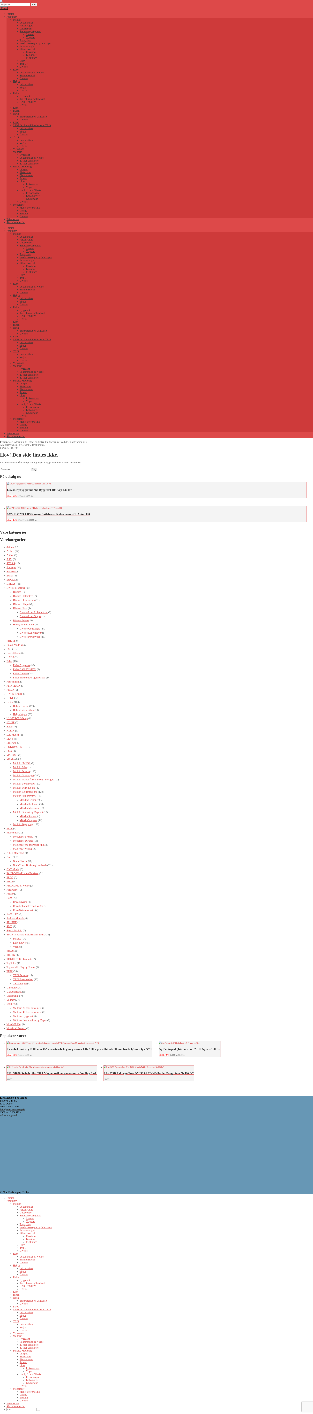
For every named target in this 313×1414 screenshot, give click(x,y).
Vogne (23, 87)
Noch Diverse (20, 861)
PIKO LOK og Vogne (18, 885)
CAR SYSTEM (28, 102)
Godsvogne (25, 28)
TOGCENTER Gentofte (19, 959)
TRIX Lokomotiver (23, 979)
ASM (9, 559)
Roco (16, 69)
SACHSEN (13, 914)
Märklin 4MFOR (22, 763)
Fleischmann (26, 175)
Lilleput (24, 169)
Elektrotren (25, 172)
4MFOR (24, 63)
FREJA (10, 689)
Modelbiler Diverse (23, 840)
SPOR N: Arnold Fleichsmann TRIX (32, 125)
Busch (16, 110)
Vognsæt (30, 37)
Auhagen (11, 567)
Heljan (16, 81)
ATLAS (11, 563)
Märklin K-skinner (29, 804)
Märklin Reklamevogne (25, 791)
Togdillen (11, 963)
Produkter (12, 16)
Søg (34, 4)
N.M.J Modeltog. (15, 853)
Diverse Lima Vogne (30, 616)
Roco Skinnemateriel (24, 910)
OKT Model (13, 869)
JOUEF (11, 722)
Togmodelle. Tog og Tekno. (21, 967)
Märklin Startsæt (28, 816)
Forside (10, 13)
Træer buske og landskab (32, 99)
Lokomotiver (26, 22)
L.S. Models (13, 734)
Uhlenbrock (13, 987)
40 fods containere (29, 163)
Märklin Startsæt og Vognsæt (28, 812)
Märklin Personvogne (24, 787)
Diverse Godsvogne (30, 628)
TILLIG (11, 955)
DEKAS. (11, 583)
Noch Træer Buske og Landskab (30, 865)
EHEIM (11, 640)
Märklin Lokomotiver (24, 783)
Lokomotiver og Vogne (32, 72)
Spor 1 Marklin (14, 930)
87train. (10, 547)
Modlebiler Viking (22, 848)
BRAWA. (12, 571)
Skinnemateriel (27, 49)
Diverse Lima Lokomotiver (34, 612)
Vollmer (11, 999)
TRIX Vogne (20, 983)
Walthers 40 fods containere (27, 1012)
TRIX (16, 137)
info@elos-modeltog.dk (12, 1109)
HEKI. (10, 698)
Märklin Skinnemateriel (25, 795)
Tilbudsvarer (13, 219)
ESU (9, 649)
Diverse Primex (21, 620)
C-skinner (31, 52)
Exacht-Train (13, 653)
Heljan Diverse (21, 706)
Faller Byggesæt (21, 665)
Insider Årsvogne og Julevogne (36, 43)
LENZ (10, 738)
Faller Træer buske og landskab (29, 677)
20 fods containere (29, 160)
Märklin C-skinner (29, 800)
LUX (9, 751)
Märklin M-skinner (29, 808)
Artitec (10, 555)
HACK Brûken (14, 693)
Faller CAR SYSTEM (24, 669)
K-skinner (31, 55)
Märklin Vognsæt (28, 820)
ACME (10, 551)
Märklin (17, 19)
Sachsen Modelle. (16, 918)
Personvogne (26, 25)
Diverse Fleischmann (24, 600)
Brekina (24, 213)
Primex (23, 178)
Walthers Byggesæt (23, 1016)
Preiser (10, 893)
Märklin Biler (20, 767)
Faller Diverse (20, 673)
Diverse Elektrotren (23, 596)
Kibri (15, 107)
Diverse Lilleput (21, 604)
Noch (16, 113)
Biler (22, 60)
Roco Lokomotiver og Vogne (28, 906)
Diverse (24, 66)
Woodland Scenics (16, 1028)
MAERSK (12, 755)
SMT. (9, 926)
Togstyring (25, 40)
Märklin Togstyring (23, 824)
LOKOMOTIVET (16, 747)
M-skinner (31, 57)
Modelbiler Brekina (23, 836)
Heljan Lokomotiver (23, 710)
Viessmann (18, 149)
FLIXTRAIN (14, 685)
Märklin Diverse (21, 771)
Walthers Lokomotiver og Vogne (30, 1020)
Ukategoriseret (14, 991)
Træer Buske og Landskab (33, 116)
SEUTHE (12, 922)
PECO (10, 877)
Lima (22, 181)
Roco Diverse (20, 902)
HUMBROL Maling (17, 718)
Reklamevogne (27, 46)
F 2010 (10, 657)
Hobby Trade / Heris (30, 190)
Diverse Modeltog (22, 166)
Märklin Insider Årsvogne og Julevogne (33, 779)
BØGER (11, 579)
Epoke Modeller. (15, 645)
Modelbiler (18, 204)
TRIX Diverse (20, 975)
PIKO (16, 122)
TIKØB (11, 950)
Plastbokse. (12, 889)
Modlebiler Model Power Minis (29, 844)
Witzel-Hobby (14, 1024)
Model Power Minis (30, 207)
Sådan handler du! (16, 222)
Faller (16, 93)
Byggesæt (25, 96)
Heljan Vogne (20, 714)
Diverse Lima (20, 608)
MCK (10, 828)
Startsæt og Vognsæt (30, 31)
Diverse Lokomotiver (31, 632)
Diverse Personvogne (31, 636)
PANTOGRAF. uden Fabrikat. (22, 873)
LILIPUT (11, 742)
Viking (23, 210)
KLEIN (11, 730)
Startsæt (30, 34)
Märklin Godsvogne (23, 775)
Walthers (17, 151)
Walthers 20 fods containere (27, 1008)
